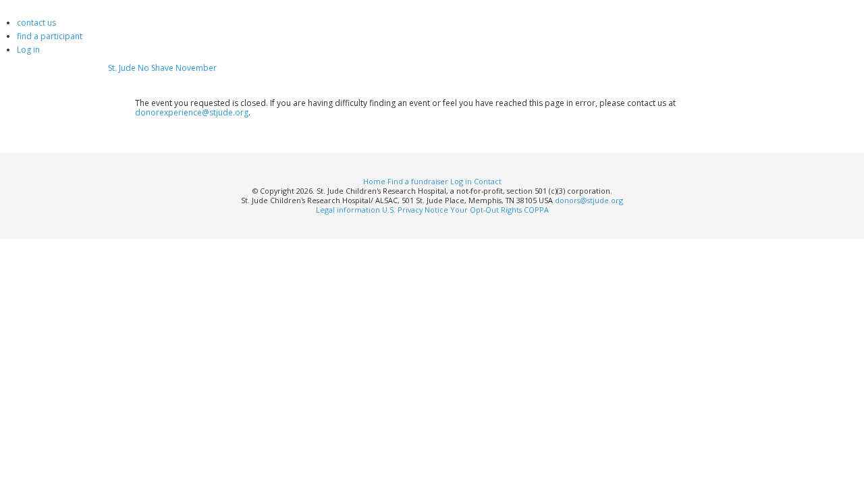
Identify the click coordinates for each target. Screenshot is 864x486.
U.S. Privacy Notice (415, 210)
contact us (36, 22)
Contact (488, 181)
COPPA (536, 210)
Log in (28, 49)
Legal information (348, 210)
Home (374, 181)
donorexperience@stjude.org (191, 112)
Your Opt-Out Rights (486, 210)
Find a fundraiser (417, 181)
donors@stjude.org (589, 200)
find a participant (49, 36)
